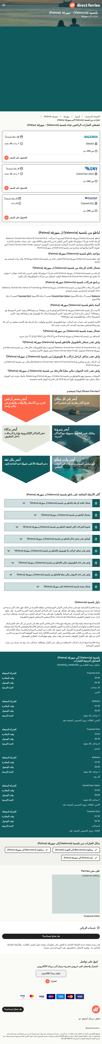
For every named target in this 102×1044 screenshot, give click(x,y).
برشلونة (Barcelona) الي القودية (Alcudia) (74, 850)
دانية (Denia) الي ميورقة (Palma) (78, 858)
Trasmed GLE (24, 296)
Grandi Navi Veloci (61, 296)
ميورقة (66, 116)
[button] (52, 503)
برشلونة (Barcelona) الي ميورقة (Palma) (25, 850)
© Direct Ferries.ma (93, 1028)
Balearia (96, 296)
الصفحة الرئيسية (92, 116)
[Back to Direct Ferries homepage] (84, 5)
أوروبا (77, 116)
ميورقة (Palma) (51, 116)
